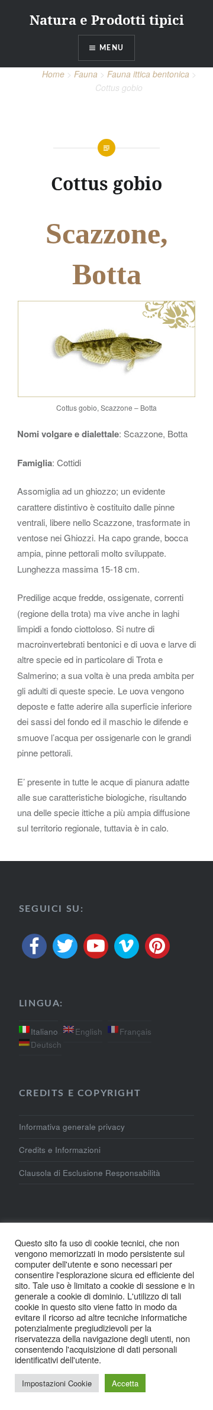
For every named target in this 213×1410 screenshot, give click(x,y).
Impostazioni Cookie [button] (57, 1383)
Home (53, 74)
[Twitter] (65, 946)
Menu (111, 47)
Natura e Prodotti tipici (107, 19)
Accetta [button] (125, 1383)
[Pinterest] (157, 946)
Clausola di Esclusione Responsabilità (89, 1172)
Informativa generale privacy (72, 1126)
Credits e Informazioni (60, 1149)
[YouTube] (95, 946)
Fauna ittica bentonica (148, 74)
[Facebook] (34, 946)
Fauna (86, 74)
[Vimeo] (126, 946)
